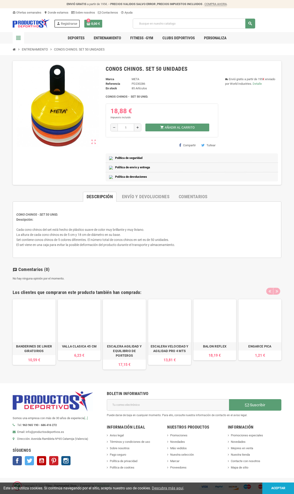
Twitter (29, 460)
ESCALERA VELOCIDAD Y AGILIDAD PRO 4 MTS (170, 348)
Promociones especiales (247, 435)
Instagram (66, 460)
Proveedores (178, 467)
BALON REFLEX (214, 346)
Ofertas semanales (27, 12)
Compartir (189, 145)
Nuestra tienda (240, 454)
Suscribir (257, 405)
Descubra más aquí (167, 488)
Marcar (174, 461)
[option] (34, 334)
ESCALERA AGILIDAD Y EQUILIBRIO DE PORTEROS (124, 350)
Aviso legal (117, 435)
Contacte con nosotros (245, 461)
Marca (110, 79)
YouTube (41, 460)
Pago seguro (118, 454)
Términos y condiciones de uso (130, 441)
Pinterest (53, 460)
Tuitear (210, 145)
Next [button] (276, 291)
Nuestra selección (182, 454)
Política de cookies (122, 467)
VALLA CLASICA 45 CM (79, 346)
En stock (111, 88)
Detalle (257, 83)
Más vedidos (178, 448)
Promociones (178, 435)
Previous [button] (269, 291)
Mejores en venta (242, 448)
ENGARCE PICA (259, 346)
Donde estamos (56, 12)
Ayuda (127, 12)
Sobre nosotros (85, 12)
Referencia (113, 83)
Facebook (17, 460)
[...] (86, 418)
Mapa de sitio (239, 467)
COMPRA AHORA (215, 4)
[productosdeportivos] (31, 23)
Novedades (177, 441)
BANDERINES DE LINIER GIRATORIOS (34, 348)
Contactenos (109, 12)
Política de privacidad (123, 461)
